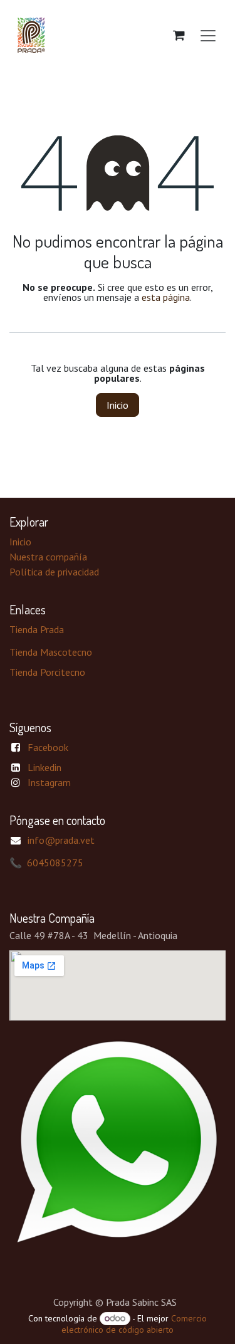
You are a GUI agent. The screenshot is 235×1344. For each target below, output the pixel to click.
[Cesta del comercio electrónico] (179, 35)
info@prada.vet (61, 840)
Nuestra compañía (48, 556)
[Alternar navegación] (208, 35)
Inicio (117, 405)
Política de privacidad (54, 571)
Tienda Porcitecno (47, 672)
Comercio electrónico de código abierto (134, 1324)
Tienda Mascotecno (50, 652)
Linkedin (44, 767)
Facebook (48, 747)
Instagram (49, 782)
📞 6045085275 (46, 862)
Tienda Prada (36, 629)
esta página (166, 297)
